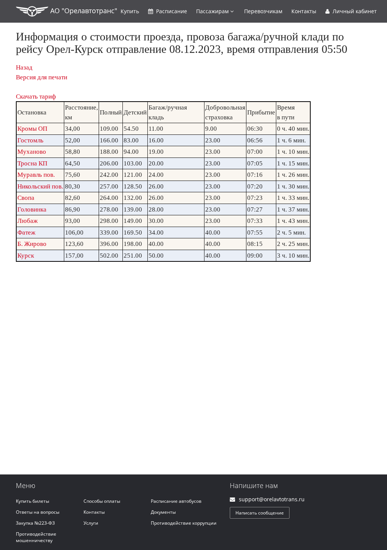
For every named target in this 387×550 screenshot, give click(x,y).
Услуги (91, 523)
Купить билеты (32, 501)
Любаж (27, 220)
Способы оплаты (102, 501)
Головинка (31, 209)
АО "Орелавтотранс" (82, 10)
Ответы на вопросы (37, 512)
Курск (25, 255)
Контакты (303, 11)
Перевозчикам (263, 11)
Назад (24, 67)
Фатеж (26, 232)
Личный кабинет (354, 11)
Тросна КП (32, 163)
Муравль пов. (36, 174)
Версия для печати (41, 77)
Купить (130, 11)
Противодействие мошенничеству (36, 537)
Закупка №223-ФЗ (35, 523)
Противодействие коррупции (184, 523)
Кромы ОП (32, 128)
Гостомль (30, 140)
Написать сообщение (259, 513)
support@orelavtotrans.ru (272, 499)
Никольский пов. (40, 186)
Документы (163, 512)
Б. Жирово (31, 243)
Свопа (25, 197)
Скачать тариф (36, 96)
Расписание (171, 11)
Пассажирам (213, 11)
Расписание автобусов (176, 501)
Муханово (31, 151)
